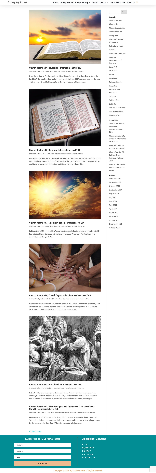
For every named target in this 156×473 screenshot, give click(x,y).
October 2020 (114, 228)
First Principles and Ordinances (67, 412)
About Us (131, 3)
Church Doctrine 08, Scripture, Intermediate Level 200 (54, 150)
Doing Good (113, 35)
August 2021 (114, 194)
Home (55, 3)
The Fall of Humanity (117, 108)
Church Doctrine (99, 3)
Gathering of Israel (116, 46)
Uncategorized (114, 115)
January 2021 (114, 220)
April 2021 (113, 209)
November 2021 (115, 182)
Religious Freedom (116, 82)
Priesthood (81, 388)
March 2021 (113, 213)
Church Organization (64, 299)
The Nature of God (116, 111)
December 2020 (115, 224)
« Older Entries (35, 431)
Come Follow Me (117, 3)
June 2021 (113, 201)
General (112, 50)
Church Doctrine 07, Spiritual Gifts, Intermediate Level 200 (56, 222)
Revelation (81, 71)
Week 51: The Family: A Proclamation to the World (117, 167)
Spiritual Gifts (81, 226)
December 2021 (115, 178)
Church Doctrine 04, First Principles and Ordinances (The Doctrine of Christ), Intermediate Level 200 (61, 407)
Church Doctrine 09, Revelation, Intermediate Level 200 (55, 67)
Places (111, 74)
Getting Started (66, 3)
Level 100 (113, 67)
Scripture (80, 153)
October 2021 (114, 186)
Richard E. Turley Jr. (36, 71)
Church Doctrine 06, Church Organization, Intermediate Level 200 (60, 295)
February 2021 (114, 216)
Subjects (112, 104)
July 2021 (112, 197)
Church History (81, 3)
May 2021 (113, 205)
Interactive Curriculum (65, 71)
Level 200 (74, 71)
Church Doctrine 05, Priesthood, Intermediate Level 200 (55, 384)
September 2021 (115, 190)
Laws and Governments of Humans (115, 60)
